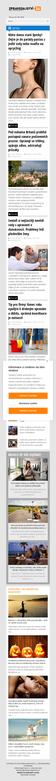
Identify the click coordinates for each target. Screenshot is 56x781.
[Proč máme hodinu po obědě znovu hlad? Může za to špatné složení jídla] (28, 469)
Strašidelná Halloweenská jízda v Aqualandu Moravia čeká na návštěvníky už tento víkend (26, 661)
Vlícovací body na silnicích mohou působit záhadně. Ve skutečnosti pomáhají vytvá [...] (28, 526)
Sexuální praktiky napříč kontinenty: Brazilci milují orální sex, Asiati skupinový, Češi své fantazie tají (26, 703)
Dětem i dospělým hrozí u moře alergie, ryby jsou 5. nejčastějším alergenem (26, 745)
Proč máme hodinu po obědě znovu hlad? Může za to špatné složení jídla (28, 484)
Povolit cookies (28, 395)
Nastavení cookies (28, 775)
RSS (37, 773)
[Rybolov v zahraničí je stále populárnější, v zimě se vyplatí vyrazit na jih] (28, 606)
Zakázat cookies (28, 411)
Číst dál (14, 125)
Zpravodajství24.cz (28, 764)
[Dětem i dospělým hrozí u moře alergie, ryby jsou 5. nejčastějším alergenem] (28, 729)
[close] (47, 361)
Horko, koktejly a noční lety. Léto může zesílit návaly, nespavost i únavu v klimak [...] (28, 568)
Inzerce (20, 773)
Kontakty (30, 773)
